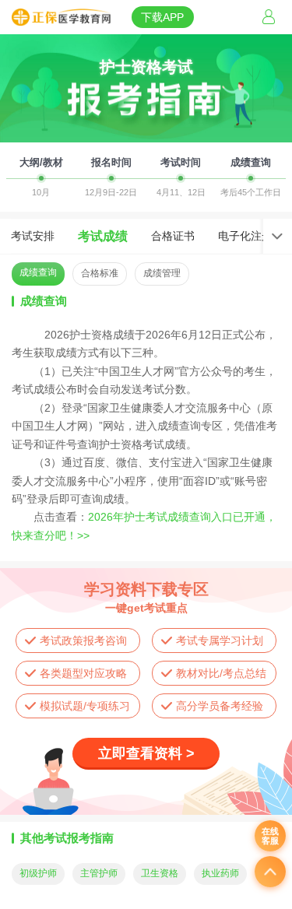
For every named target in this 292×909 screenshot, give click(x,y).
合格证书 (173, 236)
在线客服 (270, 836)
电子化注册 (245, 236)
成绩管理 (162, 273)
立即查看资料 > (146, 753)
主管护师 (99, 873)
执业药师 (220, 873)
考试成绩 (103, 236)
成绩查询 (38, 272)
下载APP (162, 17)
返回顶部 (270, 871)
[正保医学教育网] (61, 18)
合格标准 (99, 273)
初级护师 (38, 873)
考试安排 (33, 236)
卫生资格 (159, 873)
